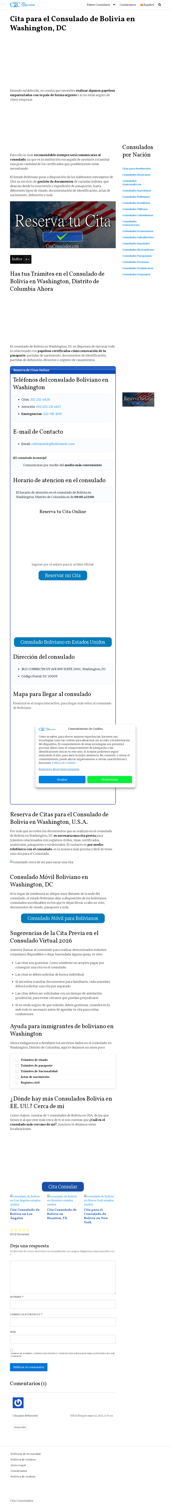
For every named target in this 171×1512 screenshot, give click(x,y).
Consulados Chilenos (135, 209)
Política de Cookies (63, 762)
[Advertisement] (63, 63)
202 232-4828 (40, 399)
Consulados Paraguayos (137, 255)
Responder (20, 1427)
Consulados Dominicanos (137, 268)
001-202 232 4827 (48, 407)
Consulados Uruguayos (136, 274)
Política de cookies (23, 1476)
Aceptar (62, 779)
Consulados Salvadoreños (138, 237)
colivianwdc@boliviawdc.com (53, 444)
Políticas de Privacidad (26, 1453)
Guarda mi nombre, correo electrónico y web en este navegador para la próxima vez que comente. (63, 1354)
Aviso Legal (18, 1465)
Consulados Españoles (136, 243)
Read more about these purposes (59, 769)
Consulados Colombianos (137, 215)
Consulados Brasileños (136, 202)
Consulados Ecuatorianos (137, 231)
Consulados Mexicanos (136, 174)
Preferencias (110, 779)
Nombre (17, 1297)
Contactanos (128, 4)
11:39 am (108, 1415)
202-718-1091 (52, 414)
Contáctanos (19, 1470)
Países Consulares (98, 4)
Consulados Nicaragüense (138, 249)
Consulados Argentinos (136, 190)
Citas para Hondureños (136, 168)
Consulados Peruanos (135, 262)
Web (13, 1332)
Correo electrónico (26, 1314)
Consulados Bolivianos (136, 196)
